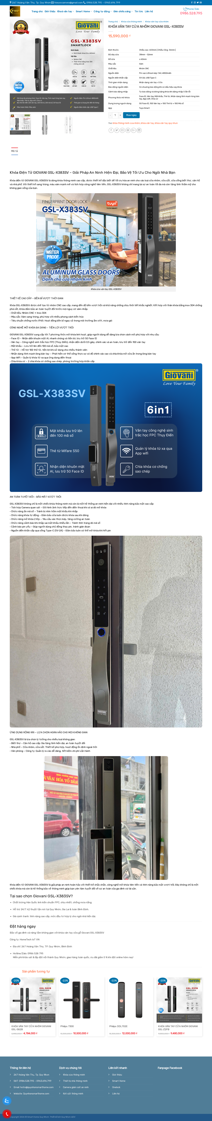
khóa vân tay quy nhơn (166, 123)
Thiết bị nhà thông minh (75, 1081)
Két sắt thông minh (73, 1093)
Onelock (116, 1087)
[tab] (14, 151)
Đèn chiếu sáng (122, 11)
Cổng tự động (102, 11)
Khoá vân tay (64, 11)
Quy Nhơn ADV (68, 1117)
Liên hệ (149, 11)
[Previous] (15, 65)
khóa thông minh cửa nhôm (126, 123)
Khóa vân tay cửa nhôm (157, 21)
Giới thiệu (50, 11)
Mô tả (14, 151)
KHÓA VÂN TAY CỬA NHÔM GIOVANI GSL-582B (31, 1028)
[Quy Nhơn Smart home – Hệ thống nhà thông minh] (17, 11)
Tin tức (139, 11)
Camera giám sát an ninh (76, 1087)
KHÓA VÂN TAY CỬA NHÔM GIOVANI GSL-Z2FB (178, 1028)
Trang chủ (37, 11)
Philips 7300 (67, 1026)
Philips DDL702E (118, 1026)
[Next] (98, 65)
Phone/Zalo (191, 11)
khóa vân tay (147, 123)
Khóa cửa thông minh (131, 21)
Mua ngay (131, 115)
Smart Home (83, 11)
